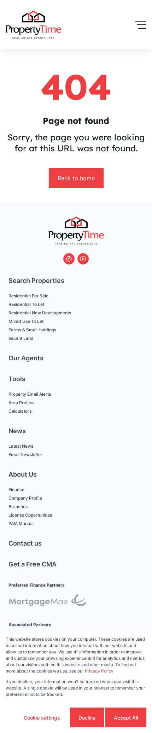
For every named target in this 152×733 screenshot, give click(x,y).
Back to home (76, 178)
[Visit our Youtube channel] (83, 258)
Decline (86, 718)
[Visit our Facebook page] (69, 258)
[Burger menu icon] (140, 24)
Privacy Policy (99, 671)
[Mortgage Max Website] (47, 601)
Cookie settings (42, 718)
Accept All (126, 718)
